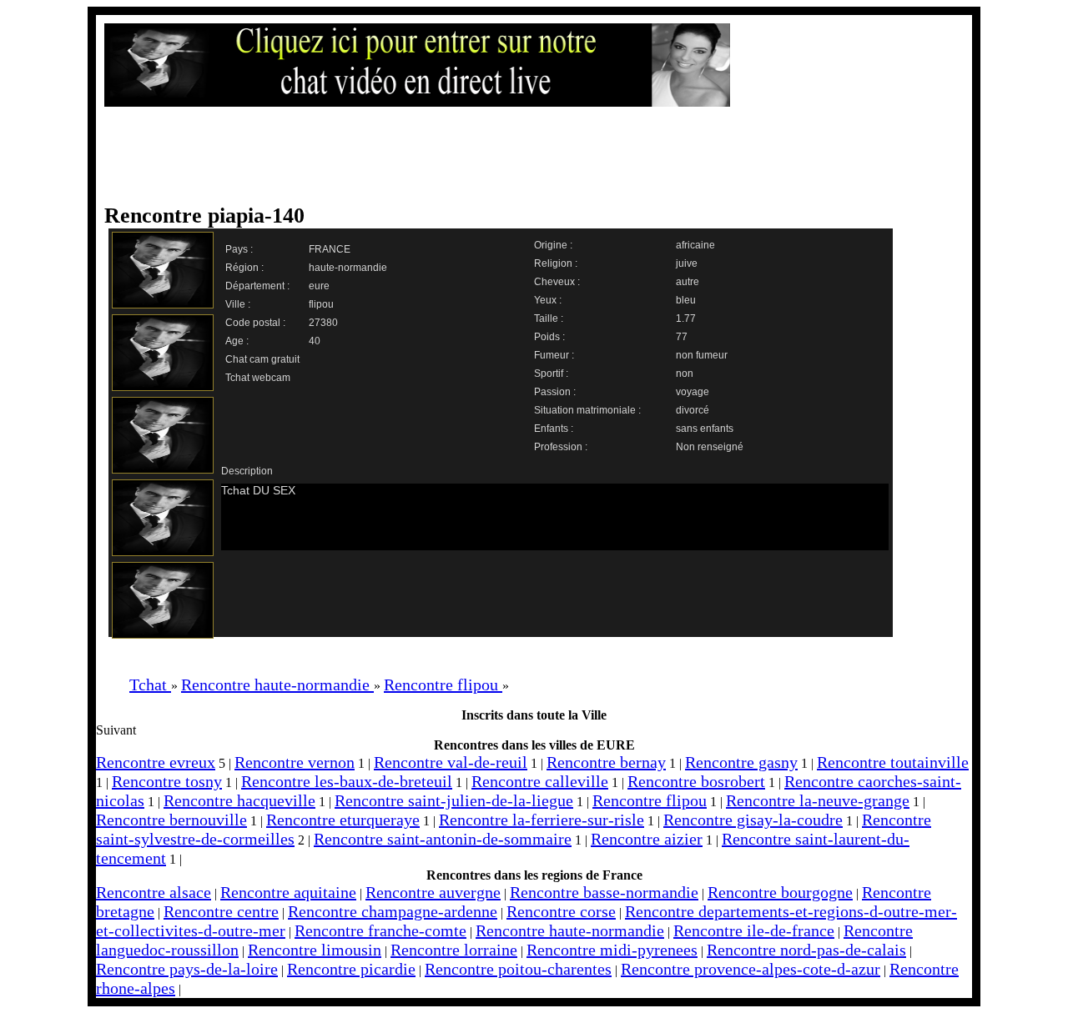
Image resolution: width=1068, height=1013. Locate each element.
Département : (257, 286)
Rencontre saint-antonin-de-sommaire (443, 839)
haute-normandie (348, 267)
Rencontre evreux (155, 762)
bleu (686, 300)
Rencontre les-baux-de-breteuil (346, 781)
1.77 (686, 318)
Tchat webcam (257, 378)
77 (682, 337)
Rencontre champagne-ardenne (392, 911)
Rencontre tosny (167, 781)
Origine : (553, 245)
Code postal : (255, 322)
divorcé (692, 410)
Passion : (555, 392)
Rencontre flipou (649, 800)
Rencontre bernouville (171, 819)
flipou (321, 304)
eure (319, 286)
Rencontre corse (561, 911)
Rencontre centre (221, 911)
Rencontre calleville (539, 781)
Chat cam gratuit (262, 359)
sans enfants (704, 428)
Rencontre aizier (647, 839)
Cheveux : (557, 282)
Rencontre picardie (351, 969)
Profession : (560, 447)
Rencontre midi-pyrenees (612, 949)
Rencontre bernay (606, 762)
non (684, 373)
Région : (244, 267)
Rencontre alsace (153, 892)
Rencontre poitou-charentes (518, 969)
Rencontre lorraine (453, 949)
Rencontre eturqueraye (343, 819)
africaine (695, 245)
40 (314, 341)
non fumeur (702, 355)
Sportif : (551, 373)
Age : (237, 341)
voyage (692, 392)
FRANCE (329, 249)
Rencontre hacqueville (239, 800)
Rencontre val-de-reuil (450, 762)
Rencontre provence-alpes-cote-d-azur (750, 969)
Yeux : (548, 300)
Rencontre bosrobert (696, 781)
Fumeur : (554, 355)
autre (687, 282)
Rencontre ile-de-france (753, 930)
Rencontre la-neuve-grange (817, 800)
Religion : (555, 263)
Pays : (239, 249)
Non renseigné (709, 447)
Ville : (237, 304)
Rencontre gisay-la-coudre (753, 819)
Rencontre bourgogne (780, 892)
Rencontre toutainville (893, 762)
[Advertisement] (517, 155)
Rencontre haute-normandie (570, 930)
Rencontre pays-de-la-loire (187, 969)
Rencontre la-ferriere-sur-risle (541, 819)
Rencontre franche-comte (380, 930)
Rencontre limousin (314, 949)
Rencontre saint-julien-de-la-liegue (454, 800)
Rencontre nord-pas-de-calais (806, 949)
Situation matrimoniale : (587, 410)
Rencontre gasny (741, 762)
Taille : (548, 318)
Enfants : (553, 428)
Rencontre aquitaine (288, 892)
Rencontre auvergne (433, 892)
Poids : (549, 337)
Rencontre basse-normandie (604, 892)
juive (687, 263)
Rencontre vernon (294, 762)
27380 (323, 322)
